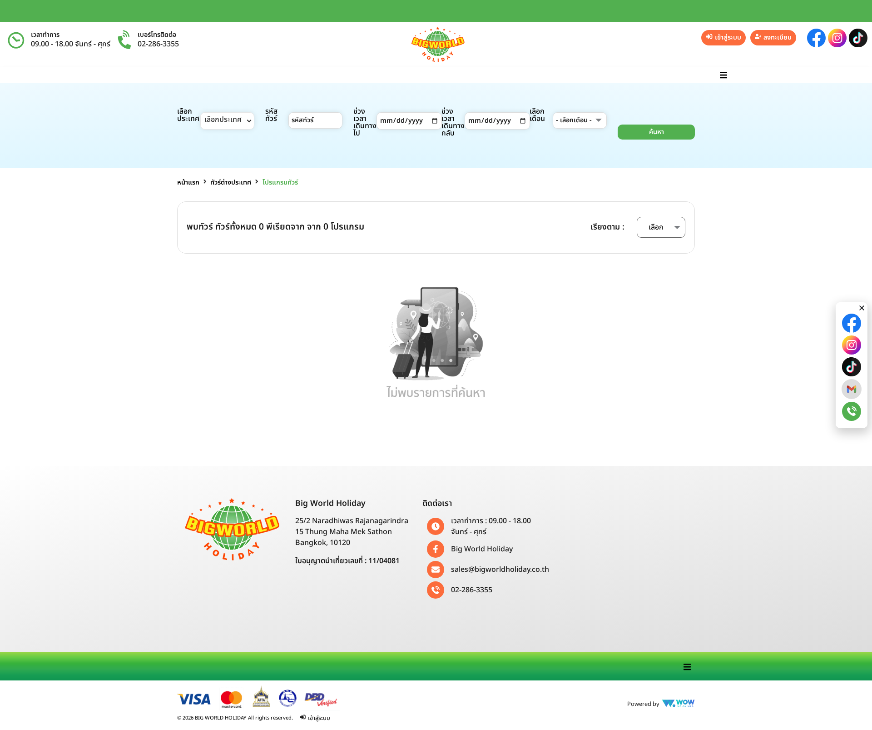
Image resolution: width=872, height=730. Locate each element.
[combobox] (227, 121)
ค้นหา (656, 132)
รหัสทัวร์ (271, 115)
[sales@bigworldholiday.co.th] (435, 569)
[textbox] (227, 121)
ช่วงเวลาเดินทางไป (365, 122)
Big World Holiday (482, 549)
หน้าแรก (188, 182)
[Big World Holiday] (435, 549)
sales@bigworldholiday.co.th (500, 569)
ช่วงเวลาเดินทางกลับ (453, 122)
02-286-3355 (158, 44)
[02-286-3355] (435, 590)
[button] (723, 75)
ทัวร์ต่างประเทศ (230, 182)
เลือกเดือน (537, 115)
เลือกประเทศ (188, 115)
